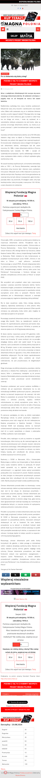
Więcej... (3, 769)
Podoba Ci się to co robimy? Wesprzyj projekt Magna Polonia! (20, 82)
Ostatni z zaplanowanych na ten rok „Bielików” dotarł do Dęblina (10, 694)
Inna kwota (20, 228)
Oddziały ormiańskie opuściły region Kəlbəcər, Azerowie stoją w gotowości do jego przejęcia (30, 694)
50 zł (20, 221)
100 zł (30, 221)
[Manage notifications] (5, 772)
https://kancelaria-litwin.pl (9, 679)
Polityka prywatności (26, 773)
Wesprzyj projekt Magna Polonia (20, 40)
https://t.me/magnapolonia (20, 706)
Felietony (5, 74)
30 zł (10, 221)
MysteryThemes (20, 775)
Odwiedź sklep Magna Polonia (20, 35)
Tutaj (34, 233)
